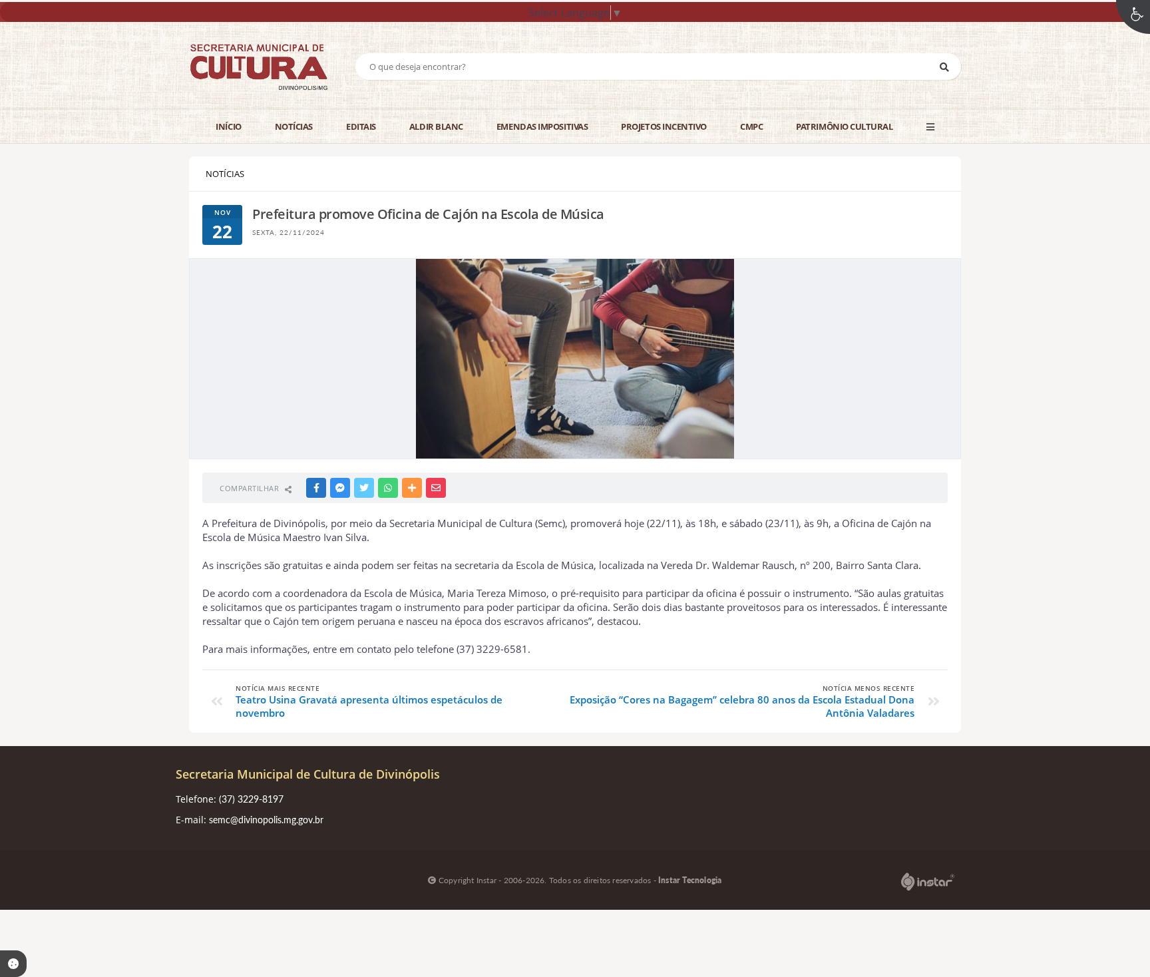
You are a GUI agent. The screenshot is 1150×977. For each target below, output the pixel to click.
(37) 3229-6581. (492, 649)
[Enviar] (944, 66)
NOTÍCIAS (225, 174)
